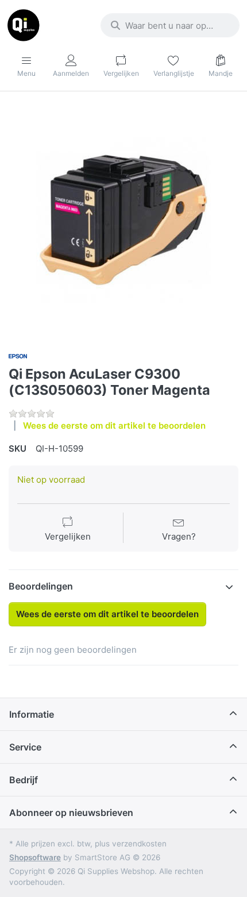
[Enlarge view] (123, 220)
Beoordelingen (41, 586)
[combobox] (170, 25)
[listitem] (123, 220)
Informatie (31, 714)
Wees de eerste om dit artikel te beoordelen (114, 425)
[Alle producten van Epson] (18, 354)
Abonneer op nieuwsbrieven (71, 812)
